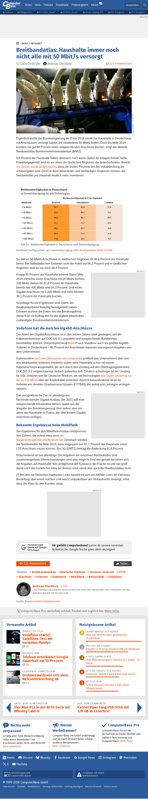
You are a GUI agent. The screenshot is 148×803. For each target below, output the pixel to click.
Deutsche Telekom (72, 572)
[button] (145, 5)
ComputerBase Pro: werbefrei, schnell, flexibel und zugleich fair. (70, 611)
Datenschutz (110, 786)
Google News (86, 757)
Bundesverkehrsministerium (41, 601)
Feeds (11, 757)
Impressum (9, 786)
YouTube (21, 764)
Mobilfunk (77, 576)
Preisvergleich (79, 4)
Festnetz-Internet (102, 572)
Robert (133, 126)
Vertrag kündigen (74, 786)
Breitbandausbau (44, 572)
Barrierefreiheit (93, 786)
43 (27, 683)
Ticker (28, 4)
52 (27, 664)
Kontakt (21, 786)
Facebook (64, 757)
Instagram (109, 757)
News (24, 43)
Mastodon (130, 757)
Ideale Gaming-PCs (94, 12)
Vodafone (115, 576)
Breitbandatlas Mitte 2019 (94, 250)
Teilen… (124, 563)
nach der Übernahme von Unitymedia (58, 358)
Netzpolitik (96, 576)
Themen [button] (48, 4)
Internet (36, 43)
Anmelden (132, 5)
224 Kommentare (34, 563)
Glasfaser (25, 576)
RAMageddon (25, 12)
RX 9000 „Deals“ (70, 12)
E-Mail (64, 586)
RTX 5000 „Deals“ (47, 12)
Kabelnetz (59, 576)
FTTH (122, 572)
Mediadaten (34, 786)
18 (27, 646)
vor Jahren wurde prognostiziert (36, 166)
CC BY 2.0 (133, 118)
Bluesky (45, 757)
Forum (94, 4)
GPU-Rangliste (117, 12)
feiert (71, 343)
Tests (38, 4)
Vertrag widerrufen (52, 786)
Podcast (9, 12)
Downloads (62, 4)
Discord (27, 757)
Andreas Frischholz (45, 586)
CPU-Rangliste (138, 12)
